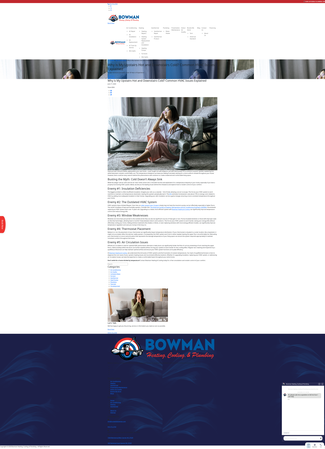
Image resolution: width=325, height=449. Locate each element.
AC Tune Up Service (132, 46)
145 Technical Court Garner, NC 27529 (120, 443)
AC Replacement (133, 41)
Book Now (111, 23)
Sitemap (113, 413)
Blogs (112, 393)
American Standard (193, 38)
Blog (198, 28)
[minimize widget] (319, 384)
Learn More (111, 78)
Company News (115, 274)
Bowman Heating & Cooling (181, 209)
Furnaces (144, 54)
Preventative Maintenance (175, 29)
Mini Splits (132, 51)
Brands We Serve (190, 29)
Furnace (113, 276)
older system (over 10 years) (150, 205)
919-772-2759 (113, 4)
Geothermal (155, 28)
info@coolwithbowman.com (117, 421)
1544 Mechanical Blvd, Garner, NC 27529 (120, 438)
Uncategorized (115, 286)
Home (112, 60)
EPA (170, 194)
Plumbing (166, 28)
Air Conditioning (131, 28)
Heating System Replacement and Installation (146, 41)
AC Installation (132, 36)
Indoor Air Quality (183, 30)
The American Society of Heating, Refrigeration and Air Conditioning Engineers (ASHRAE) (178, 207)
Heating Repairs (144, 32)
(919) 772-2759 (112, 333)
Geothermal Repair (158, 32)
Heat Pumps (114, 280)
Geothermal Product (158, 38)
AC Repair (132, 31)
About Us (206, 34)
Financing (212, 28)
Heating (141, 28)
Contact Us (204, 29)
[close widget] (322, 384)
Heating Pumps (144, 49)
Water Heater (168, 32)
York (191, 33)
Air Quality (113, 272)
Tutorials (113, 284)
